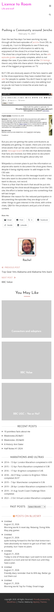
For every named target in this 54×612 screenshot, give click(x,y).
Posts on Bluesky (28, 516)
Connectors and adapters (26, 331)
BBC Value (26, 372)
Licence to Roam (16, 4)
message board (15, 150)
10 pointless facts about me (17, 431)
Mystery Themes (40, 602)
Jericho (36, 42)
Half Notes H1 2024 (13, 448)
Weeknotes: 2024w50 (14, 440)
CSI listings (45, 60)
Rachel (27, 260)
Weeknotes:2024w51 (13, 435)
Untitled (8, 521)
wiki (4, 79)
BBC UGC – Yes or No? (26, 414)
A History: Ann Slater (13, 444)
